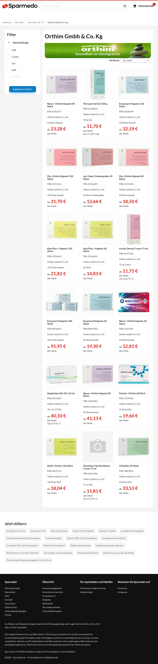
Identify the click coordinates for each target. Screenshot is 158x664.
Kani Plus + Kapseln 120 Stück (59, 250)
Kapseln (16, 76)
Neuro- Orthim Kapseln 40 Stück (61, 105)
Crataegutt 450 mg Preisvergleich (22, 545)
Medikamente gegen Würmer (109, 545)
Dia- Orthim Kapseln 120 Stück (60, 177)
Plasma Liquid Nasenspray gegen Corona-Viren (28, 560)
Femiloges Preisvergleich (114, 538)
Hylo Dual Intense (59, 531)
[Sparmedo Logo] (20, 6)
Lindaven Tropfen (107, 531)
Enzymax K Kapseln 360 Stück (59, 322)
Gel (13, 63)
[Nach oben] (150, 656)
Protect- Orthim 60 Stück (132, 393)
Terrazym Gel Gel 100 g (95, 103)
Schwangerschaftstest (87, 553)
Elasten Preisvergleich (83, 531)
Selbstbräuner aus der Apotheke (118, 553)
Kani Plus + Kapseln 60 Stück (95, 250)
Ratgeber (46, 599)
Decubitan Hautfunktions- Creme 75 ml (97, 467)
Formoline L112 (38, 531)
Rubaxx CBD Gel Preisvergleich (82, 538)
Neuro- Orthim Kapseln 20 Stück (133, 322)
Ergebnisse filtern (22, 89)
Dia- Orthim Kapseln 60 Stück (131, 177)
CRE (14, 50)
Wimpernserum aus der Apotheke (22, 553)
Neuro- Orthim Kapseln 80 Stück (97, 394)
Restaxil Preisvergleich (54, 545)
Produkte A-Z (49, 596)
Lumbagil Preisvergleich (132, 531)
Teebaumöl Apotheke (80, 545)
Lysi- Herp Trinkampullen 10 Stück (97, 177)
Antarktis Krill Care (15, 531)
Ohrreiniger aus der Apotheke (58, 553)
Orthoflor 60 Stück (129, 465)
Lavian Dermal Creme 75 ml (133, 248)
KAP (14, 70)
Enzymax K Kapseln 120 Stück (131, 105)
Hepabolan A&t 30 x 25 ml (61, 393)
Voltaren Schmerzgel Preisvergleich (23, 538)
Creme (15, 56)
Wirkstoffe (47, 603)
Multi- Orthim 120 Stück (60, 465)
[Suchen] (124, 6)
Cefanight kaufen (53, 538)
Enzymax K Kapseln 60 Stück (95, 322)
